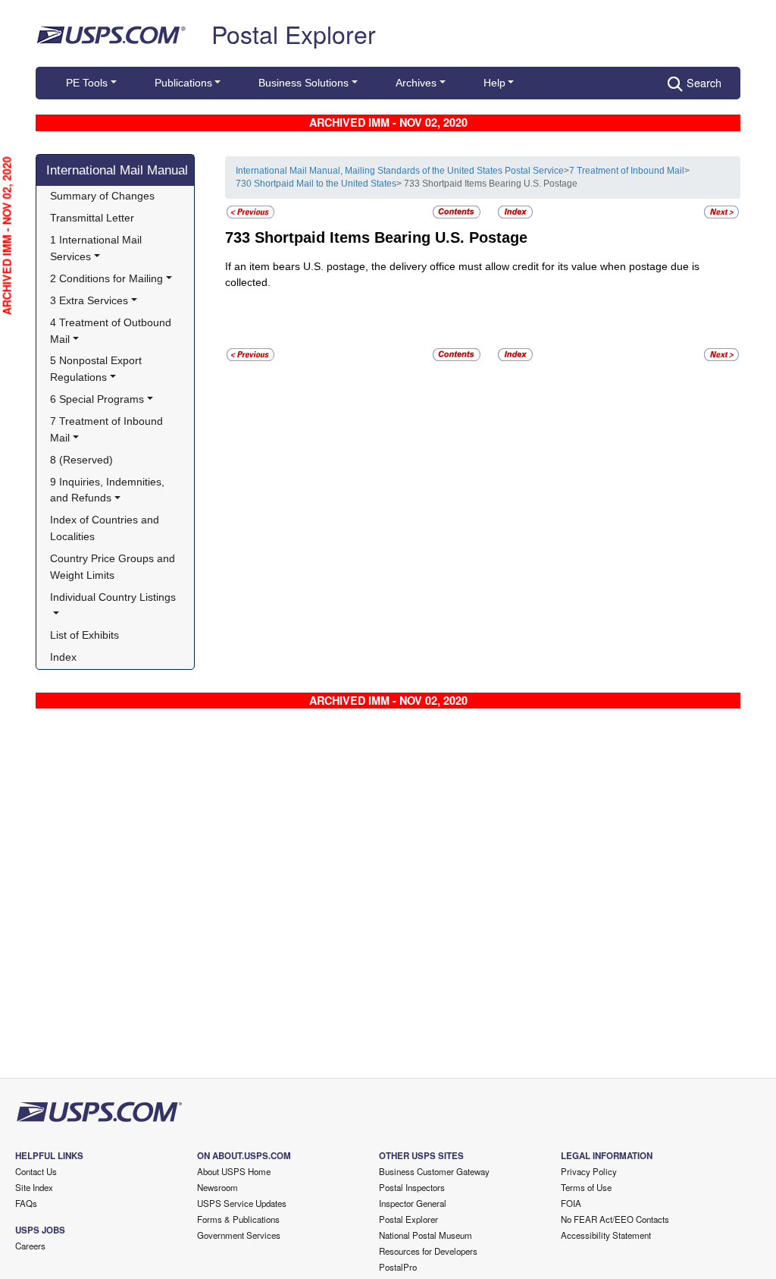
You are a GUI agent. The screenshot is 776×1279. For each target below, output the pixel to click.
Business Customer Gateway (434, 1171)
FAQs (26, 1203)
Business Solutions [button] (303, 83)
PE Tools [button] (87, 83)
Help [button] (494, 83)
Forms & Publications (238, 1219)
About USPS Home (234, 1171)
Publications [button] (183, 83)
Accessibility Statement (606, 1235)
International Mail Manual (117, 170)
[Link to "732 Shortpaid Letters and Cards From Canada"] (250, 210)
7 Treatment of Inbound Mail (626, 170)
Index (63, 657)
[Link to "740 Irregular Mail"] (721, 210)
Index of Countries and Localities (106, 528)
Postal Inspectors (412, 1187)
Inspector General (412, 1203)
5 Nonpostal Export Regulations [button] (97, 368)
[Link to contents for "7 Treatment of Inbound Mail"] (458, 210)
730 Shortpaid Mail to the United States (316, 183)
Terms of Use (586, 1187)
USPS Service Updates (241, 1203)
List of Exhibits (84, 635)
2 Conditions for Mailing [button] (106, 278)
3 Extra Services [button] (89, 300)
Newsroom (217, 1187)
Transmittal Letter (92, 218)
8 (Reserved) (81, 460)
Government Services (238, 1235)
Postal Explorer (293, 33)
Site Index (34, 1187)
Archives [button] (416, 83)
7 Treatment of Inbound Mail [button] (108, 429)
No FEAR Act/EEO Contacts (615, 1219)
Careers (30, 1246)
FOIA (571, 1203)
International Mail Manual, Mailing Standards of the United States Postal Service (400, 170)
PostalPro (398, 1267)
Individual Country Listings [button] (113, 597)
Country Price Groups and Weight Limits (114, 566)
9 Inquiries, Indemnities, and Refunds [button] (108, 490)
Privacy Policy (589, 1171)
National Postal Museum (425, 1235)
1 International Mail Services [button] (97, 248)
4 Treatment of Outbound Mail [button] (112, 330)
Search (704, 82)
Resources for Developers (428, 1251)
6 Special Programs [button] (97, 399)
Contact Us (36, 1171)
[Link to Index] (515, 210)
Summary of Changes (102, 196)
